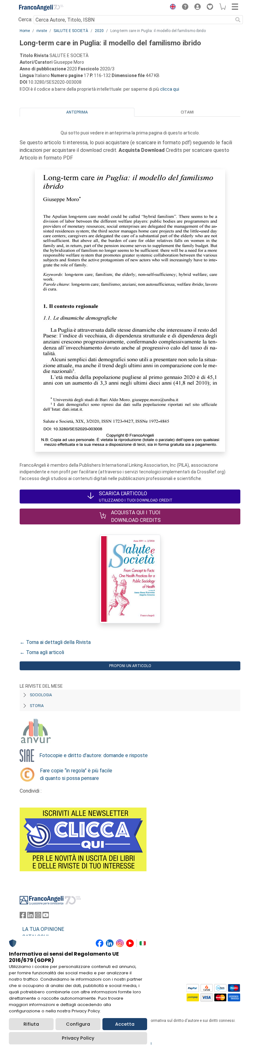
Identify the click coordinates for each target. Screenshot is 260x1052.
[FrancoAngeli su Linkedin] (30, 916)
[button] (171, 8)
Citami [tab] (187, 112)
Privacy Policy (78, 1038)
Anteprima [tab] (77, 112)
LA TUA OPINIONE (43, 929)
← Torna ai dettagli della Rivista (55, 642)
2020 (99, 31)
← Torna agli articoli (42, 652)
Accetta (124, 1024)
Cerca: (25, 19)
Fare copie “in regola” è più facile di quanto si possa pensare (76, 774)
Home (25, 31)
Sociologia (41, 695)
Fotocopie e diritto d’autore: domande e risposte (93, 755)
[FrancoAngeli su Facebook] (23, 916)
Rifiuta (31, 1024)
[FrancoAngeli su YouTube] (45, 916)
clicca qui (169, 89)
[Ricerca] (238, 19)
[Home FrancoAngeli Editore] (41, 7)
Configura (78, 1024)
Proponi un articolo (130, 666)
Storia (37, 706)
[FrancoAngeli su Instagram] (38, 916)
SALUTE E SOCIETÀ (71, 31)
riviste (41, 31)
